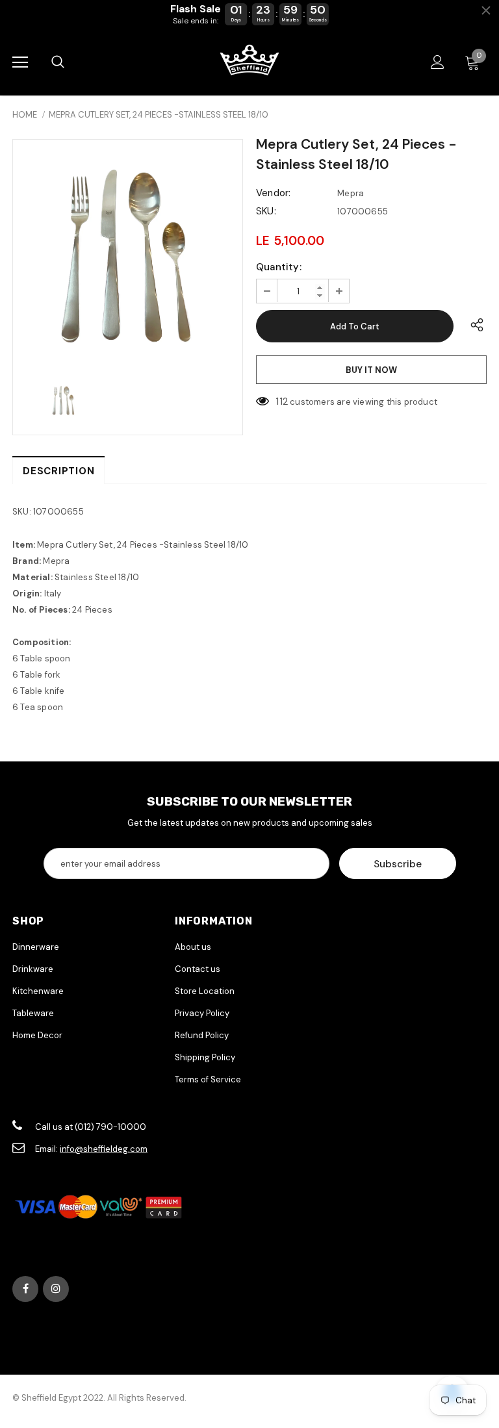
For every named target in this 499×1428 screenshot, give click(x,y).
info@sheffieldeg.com (103, 1148)
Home (24, 114)
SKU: (266, 211)
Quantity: (278, 267)
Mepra (350, 193)
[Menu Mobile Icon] (20, 62)
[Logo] (249, 61)
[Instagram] (56, 1289)
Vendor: (273, 192)
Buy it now (371, 370)
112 (281, 401)
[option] (127, 254)
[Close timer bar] (486, 10)
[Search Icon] (57, 62)
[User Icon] (437, 62)
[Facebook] (25, 1289)
